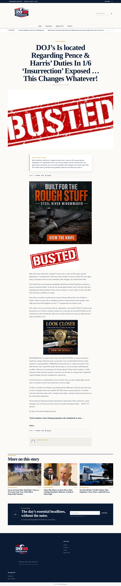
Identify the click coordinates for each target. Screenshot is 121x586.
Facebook (38, 175)
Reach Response (63, 584)
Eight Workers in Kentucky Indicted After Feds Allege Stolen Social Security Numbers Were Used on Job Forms (63, 30)
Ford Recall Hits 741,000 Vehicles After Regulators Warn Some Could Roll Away (95, 491)
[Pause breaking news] (111, 30)
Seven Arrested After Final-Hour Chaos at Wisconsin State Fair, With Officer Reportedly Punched (23, 492)
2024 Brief (107, 1)
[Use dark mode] (112, 1)
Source (31, 425)
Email (42, 175)
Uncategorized (60, 41)
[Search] (111, 13)
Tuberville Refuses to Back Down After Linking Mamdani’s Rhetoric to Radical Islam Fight (58, 492)
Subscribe (104, 513)
